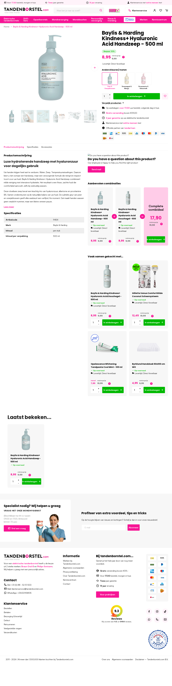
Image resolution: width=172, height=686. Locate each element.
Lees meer (9, 207)
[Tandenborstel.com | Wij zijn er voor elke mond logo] (26, 10)
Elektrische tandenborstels (11, 20)
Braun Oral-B (27, 566)
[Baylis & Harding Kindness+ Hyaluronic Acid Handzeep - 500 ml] (110, 78)
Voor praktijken (107, 594)
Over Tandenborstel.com (74, 576)
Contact (66, 584)
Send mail (96, 169)
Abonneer (134, 527)
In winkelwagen (134, 96)
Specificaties (32, 147)
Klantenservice (139, 10)
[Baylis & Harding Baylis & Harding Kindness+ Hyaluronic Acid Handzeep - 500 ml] (100, 198)
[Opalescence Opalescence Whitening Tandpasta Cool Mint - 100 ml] (107, 347)
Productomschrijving (14, 147)
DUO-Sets (26, 20)
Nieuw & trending (112, 20)
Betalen (7, 612)
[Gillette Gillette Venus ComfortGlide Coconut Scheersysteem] (148, 276)
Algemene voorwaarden (73, 568)
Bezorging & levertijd (13, 616)
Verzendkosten (10, 632)
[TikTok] (165, 612)
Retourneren (9, 624)
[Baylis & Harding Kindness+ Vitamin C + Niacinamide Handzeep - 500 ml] (127, 78)
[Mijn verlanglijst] (160, 10)
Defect (7, 620)
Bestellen (8, 608)
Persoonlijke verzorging (97, 20)
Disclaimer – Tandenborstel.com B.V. (151, 659)
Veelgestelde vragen (13, 628)
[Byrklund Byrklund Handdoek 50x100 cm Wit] (148, 347)
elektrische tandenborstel (25, 563)
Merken (143, 20)
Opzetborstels (40, 20)
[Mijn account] (154, 10)
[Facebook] (149, 612)
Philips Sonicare (45, 566)
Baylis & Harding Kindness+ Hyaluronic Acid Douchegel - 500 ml (127, 215)
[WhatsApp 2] (149, 620)
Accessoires (46, 147)
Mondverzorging (60, 20)
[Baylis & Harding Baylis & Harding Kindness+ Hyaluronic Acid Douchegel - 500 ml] (128, 198)
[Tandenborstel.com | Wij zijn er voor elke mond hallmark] (114, 10)
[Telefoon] (157, 620)
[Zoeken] (101, 11)
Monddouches (80, 20)
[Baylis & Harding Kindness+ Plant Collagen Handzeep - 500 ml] (143, 78)
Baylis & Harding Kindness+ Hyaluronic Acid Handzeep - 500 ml (42, 26)
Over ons (106, 659)
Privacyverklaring (70, 572)
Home (6, 26)
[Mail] (165, 620)
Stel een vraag (18, 528)
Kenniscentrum (159, 20)
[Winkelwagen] (166, 10)
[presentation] (7, 67)
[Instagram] (157, 612)
